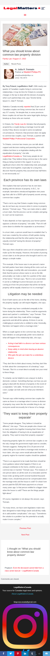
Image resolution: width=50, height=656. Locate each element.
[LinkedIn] (25, 653)
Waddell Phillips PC (32, 72)
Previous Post (25, 528)
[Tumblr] (32, 653)
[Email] (46, 653)
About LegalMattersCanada (22, 594)
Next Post (25, 535)
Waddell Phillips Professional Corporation (19, 139)
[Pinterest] (17, 653)
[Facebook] (3, 653)
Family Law (7, 59)
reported (27, 107)
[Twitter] (10, 653)
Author (6, 64)
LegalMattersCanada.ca (12, 156)
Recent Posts (16, 64)
